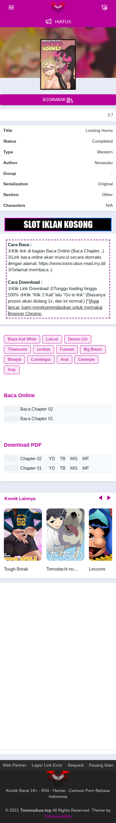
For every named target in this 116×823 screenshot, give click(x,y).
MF (85, 458)
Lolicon (52, 339)
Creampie (86, 359)
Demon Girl (77, 339)
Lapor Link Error (47, 765)
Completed (102, 141)
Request (76, 765)
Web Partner (14, 765)
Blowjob (14, 359)
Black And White (22, 339)
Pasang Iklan (101, 765)
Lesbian (43, 349)
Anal (64, 359)
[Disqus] (58, 669)
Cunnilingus (41, 359)
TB (62, 458)
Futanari (67, 349)
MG (74, 458)
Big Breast (93, 349)
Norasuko (104, 162)
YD (52, 458)
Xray (12, 369)
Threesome (17, 349)
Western (104, 152)
